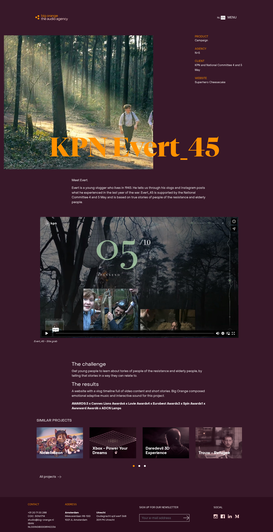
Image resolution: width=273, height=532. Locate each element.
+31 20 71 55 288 (37, 513)
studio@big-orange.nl (41, 520)
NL (218, 18)
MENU (232, 17)
